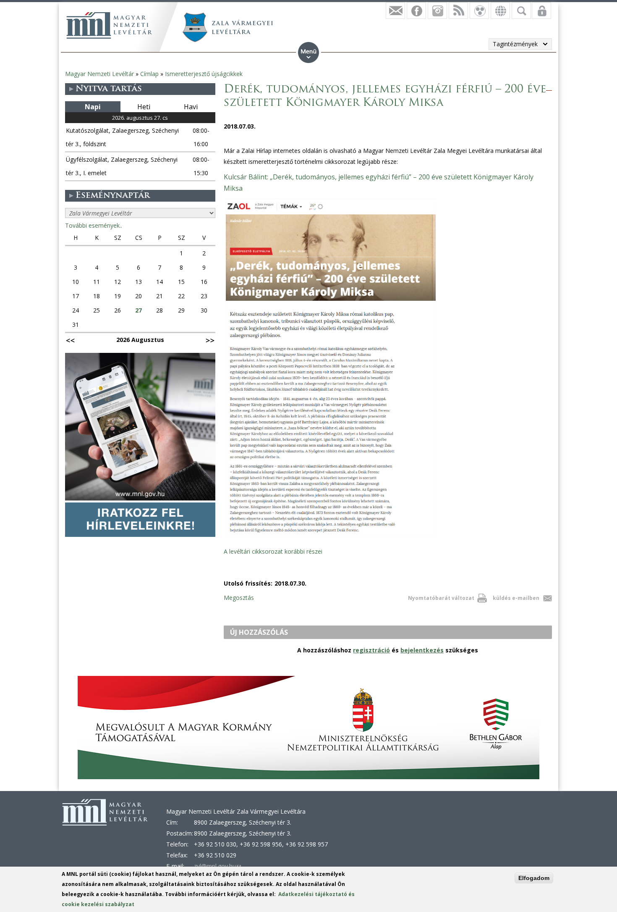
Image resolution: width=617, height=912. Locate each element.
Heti (143, 106)
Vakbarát (479, 10)
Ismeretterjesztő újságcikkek (204, 74)
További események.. (93, 225)
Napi (93, 106)
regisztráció (371, 650)
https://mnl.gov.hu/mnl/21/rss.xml (458, 10)
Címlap (149, 74)
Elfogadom (533, 878)
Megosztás (239, 598)
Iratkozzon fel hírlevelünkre (395, 10)
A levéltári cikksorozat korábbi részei (273, 551)
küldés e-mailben (516, 598)
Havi (191, 106)
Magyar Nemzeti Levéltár (99, 74)
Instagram (437, 10)
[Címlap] (109, 25)
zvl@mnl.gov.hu (217, 866)
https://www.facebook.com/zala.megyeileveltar (416, 10)
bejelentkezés (422, 650)
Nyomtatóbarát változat (441, 598)
